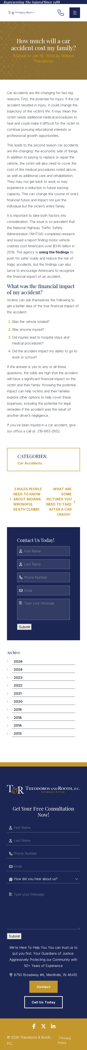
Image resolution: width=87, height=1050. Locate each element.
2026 (18, 661)
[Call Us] (61, 12)
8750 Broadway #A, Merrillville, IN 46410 (45, 975)
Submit (24, 627)
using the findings (54, 252)
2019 (18, 709)
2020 (18, 701)
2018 (18, 717)
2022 (18, 685)
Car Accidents (30, 463)
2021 (18, 693)
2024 (18, 669)
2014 (18, 725)
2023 (18, 677)
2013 (18, 733)
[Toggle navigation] (74, 12)
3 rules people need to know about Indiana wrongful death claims (27, 499)
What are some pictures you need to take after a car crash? (59, 502)
